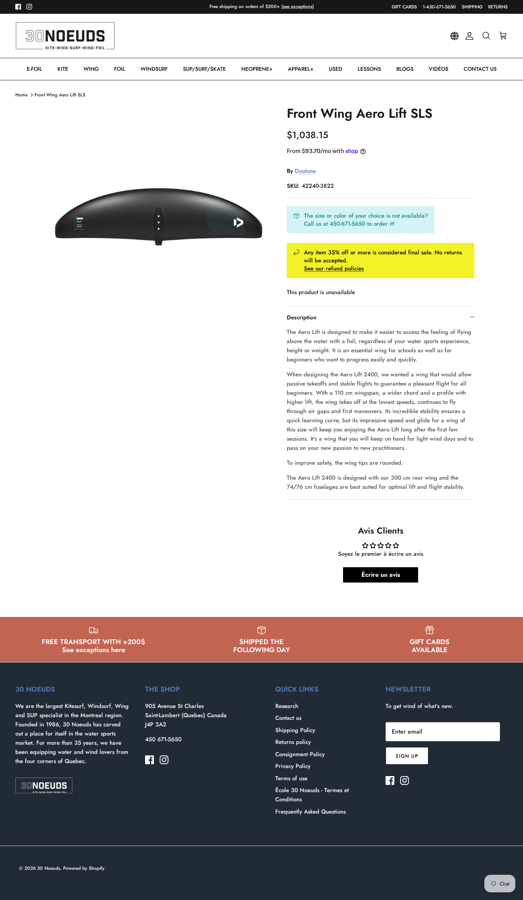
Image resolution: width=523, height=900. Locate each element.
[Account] (468, 36)
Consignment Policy (300, 754)
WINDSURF (154, 69)
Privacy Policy (293, 766)
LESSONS (369, 69)
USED (335, 69)
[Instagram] (29, 7)
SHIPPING (472, 6)
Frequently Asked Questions (310, 811)
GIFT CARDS (404, 6)
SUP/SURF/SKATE (204, 69)
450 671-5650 (163, 739)
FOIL (119, 69)
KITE (62, 69)
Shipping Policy (295, 730)
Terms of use (291, 778)
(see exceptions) (297, 6)
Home (21, 94)
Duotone (305, 171)
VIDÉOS (438, 69)
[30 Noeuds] (65, 35)
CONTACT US (480, 69)
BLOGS (404, 69)
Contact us (288, 718)
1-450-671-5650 (439, 6)
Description (301, 317)
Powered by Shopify (84, 868)
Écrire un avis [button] (380, 574)
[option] (159, 216)
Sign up (407, 756)
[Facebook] (18, 7)
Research (286, 706)
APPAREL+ (301, 69)
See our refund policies (334, 268)
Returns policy (293, 742)
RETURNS (498, 6)
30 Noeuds (48, 868)
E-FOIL (34, 69)
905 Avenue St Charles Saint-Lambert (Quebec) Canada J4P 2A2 (186, 715)
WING (91, 69)
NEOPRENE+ (257, 69)
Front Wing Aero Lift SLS (59, 94)
